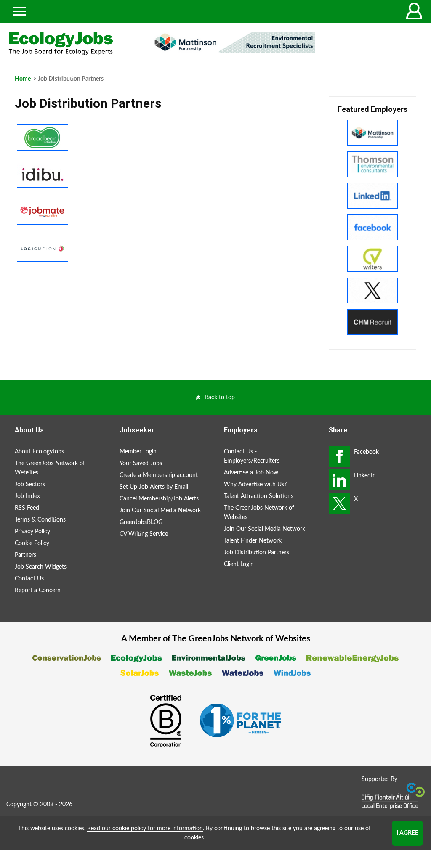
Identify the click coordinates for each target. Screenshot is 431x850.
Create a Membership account (159, 475)
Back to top (220, 397)
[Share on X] (339, 503)
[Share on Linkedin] (339, 479)
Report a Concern (38, 590)
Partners (25, 555)
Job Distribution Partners (256, 553)
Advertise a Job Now (251, 473)
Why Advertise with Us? (255, 484)
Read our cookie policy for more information (145, 828)
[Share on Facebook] (339, 456)
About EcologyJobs (39, 452)
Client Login (239, 564)
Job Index (27, 496)
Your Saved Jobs (141, 463)
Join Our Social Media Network (160, 511)
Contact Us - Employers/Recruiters (251, 456)
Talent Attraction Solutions (258, 496)
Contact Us (29, 579)
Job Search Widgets (41, 567)
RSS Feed (27, 508)
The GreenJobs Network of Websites (50, 468)
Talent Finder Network (253, 541)
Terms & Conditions (40, 520)
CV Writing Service (144, 534)
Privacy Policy (32, 532)
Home (23, 79)
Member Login (138, 452)
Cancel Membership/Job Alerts (159, 499)
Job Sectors (30, 484)
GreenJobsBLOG (141, 522)
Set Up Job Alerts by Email (154, 487)
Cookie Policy (32, 543)
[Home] (71, 44)
